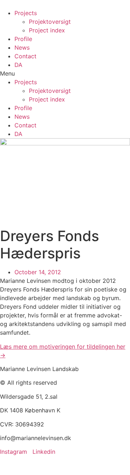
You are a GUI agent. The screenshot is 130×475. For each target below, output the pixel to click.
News (22, 47)
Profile (23, 38)
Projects (25, 13)
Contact (25, 56)
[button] (65, 73)
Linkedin (43, 451)
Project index (47, 30)
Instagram (13, 451)
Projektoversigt (50, 21)
